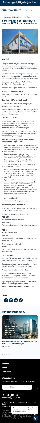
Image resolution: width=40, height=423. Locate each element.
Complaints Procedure (9, 402)
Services (5, 364)
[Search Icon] (26, 10)
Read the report (22, 4)
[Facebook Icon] (3, 395)
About (4, 368)
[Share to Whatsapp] (21, 300)
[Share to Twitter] (11, 300)
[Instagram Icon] (8, 395)
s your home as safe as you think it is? (15, 201)
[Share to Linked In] (16, 300)
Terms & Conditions (24, 402)
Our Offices (6, 372)
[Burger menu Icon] (36, 10)
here (20, 136)
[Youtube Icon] (12, 395)
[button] (31, 10)
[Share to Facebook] (6, 300)
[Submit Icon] (35, 387)
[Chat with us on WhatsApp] (35, 418)
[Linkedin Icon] (17, 395)
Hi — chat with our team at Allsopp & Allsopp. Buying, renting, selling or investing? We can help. (23, 409)
